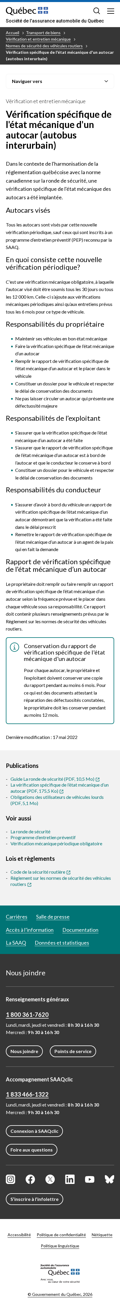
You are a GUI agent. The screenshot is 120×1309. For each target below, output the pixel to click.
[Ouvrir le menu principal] (110, 10)
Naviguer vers (27, 81)
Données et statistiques (62, 942)
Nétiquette (102, 1234)
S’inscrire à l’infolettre (34, 1199)
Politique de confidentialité (61, 1234)
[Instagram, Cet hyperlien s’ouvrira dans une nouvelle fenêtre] (10, 1179)
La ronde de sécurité (30, 831)
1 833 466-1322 (27, 1094)
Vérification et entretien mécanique (38, 39)
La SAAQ (16, 942)
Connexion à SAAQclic (34, 1131)
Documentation (80, 930)
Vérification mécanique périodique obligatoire (56, 843)
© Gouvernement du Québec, (60, 1294)
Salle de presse (53, 916)
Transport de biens (43, 32)
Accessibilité (19, 1234)
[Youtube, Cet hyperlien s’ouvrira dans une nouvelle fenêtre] (89, 1179)
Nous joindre (24, 1051)
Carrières (16, 916)
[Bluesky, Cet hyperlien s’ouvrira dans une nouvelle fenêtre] (109, 1179)
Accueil (12, 32)
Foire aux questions (31, 1149)
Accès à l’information (30, 930)
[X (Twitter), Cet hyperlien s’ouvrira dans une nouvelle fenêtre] (50, 1179)
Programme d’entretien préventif (43, 837)
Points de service (72, 1051)
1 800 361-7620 (27, 1014)
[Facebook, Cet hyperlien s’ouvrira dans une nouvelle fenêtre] (30, 1179)
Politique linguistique (60, 1245)
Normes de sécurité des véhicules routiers (44, 45)
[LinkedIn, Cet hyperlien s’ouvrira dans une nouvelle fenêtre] (70, 1179)
